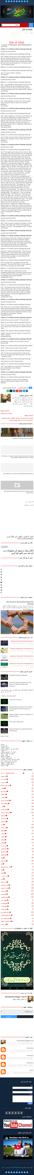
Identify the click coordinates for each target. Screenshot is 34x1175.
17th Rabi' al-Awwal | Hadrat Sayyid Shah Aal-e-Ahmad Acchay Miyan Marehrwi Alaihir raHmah (17, 456)
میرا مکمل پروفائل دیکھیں (20, 999)
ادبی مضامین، (3, 776)
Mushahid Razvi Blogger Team (15, 997)
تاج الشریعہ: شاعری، (5, 800)
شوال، (2, 858)
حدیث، (2, 824)
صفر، (2, 864)
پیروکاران (8, 1017)
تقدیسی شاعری (5, 747)
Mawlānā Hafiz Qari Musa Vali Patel (23, 438)
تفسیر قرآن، (3, 815)
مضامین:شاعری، (4, 903)
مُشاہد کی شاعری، (5, 885)
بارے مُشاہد (4, 750)
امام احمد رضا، (4, 791)
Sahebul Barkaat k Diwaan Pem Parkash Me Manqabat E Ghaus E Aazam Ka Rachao (21, 708)
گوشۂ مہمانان (4, 765)
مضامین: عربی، (4, 900)
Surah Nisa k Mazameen (16, 721)
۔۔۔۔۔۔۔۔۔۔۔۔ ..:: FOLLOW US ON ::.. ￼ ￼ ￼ (12, 773)
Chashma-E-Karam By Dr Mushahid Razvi (21, 663)
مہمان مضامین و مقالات (7, 764)
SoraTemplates (16, 1167)
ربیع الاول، (3, 839)
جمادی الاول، (3, 821)
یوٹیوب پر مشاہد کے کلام (7, 753)
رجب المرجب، (4, 845)
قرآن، (2, 870)
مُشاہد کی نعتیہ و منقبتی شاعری (9, 749)
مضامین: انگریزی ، (27, 33)
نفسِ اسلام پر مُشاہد (6, 758)
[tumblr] (25, 1)
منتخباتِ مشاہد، (4, 906)
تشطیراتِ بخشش (5, 756)
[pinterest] (11, 1)
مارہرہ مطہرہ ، (4, 876)
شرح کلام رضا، (4, 851)
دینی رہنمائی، (3, 827)
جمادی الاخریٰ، (4, 818)
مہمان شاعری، (4, 909)
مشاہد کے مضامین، (5, 888)
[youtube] (17, 1)
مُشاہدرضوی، (4, 891)
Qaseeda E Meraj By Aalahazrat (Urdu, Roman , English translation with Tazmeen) (20, 684)
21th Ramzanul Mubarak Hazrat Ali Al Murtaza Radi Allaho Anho (18, 492)
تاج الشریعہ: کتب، (4, 803)
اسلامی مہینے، (4, 779)
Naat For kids (4, 736)
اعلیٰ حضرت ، (4, 782)
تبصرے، (2, 806)
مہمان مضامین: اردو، (5, 912)
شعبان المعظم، (4, 854)
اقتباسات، (3, 788)
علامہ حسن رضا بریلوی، (6, 867)
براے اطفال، (3, 794)
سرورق (3, 744)
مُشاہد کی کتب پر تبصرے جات (9, 761)
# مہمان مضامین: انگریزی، (9, 388)
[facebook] (6, 1)
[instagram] (14, 1)
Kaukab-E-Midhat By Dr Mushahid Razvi (21, 648)
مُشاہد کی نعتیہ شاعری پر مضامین (10, 759)
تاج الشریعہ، (3, 797)
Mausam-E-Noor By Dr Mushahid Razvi (22, 641)
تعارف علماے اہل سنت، (6, 812)
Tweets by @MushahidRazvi (25, 539)
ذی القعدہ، (3, 836)
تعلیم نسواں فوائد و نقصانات (8, 695)
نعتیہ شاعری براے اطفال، (6, 921)
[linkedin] (22, 1)
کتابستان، (3, 873)
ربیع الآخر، (3, 842)
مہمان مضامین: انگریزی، (16, 33)
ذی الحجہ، (3, 833)
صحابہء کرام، (3, 861)
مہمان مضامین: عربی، (5, 918)
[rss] (27, 1)
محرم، (2, 879)
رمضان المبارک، (4, 848)
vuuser (31, 1070)
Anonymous (30, 1048)
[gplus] (19, 1)
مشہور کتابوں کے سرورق (7, 762)
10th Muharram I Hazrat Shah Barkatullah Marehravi (18, 473)
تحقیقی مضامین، (4, 809)
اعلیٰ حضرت (4, 746)
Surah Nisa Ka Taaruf (15, 699)
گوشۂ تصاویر (4, 755)
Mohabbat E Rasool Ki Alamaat (18, 675)
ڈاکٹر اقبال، (3, 830)
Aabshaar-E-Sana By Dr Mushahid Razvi (21, 656)
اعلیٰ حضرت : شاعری (5, 785)
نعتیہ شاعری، (3, 924)
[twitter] (9, 1)
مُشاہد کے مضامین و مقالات (8, 752)
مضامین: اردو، (4, 894)
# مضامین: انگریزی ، (23, 388)
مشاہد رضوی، (4, 882)
